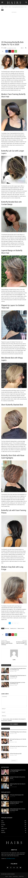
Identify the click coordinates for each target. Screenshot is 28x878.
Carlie (5, 47)
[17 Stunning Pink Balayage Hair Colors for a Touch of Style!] (5, 772)
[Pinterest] (12, 51)
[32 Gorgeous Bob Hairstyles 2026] (5, 797)
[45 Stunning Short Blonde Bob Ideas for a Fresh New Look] (5, 677)
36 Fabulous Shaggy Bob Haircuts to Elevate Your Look (21, 643)
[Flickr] (14, 867)
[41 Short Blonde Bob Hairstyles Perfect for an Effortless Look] (5, 670)
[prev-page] (2, 689)
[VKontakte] (20, 867)
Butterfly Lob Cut (13, 628)
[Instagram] (17, 867)
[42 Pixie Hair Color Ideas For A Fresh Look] (5, 748)
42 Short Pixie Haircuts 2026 (15, 753)
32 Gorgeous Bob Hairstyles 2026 (17, 794)
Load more (14, 760)
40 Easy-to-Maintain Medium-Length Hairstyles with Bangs (7, 643)
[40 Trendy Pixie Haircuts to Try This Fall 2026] (5, 741)
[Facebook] (6, 51)
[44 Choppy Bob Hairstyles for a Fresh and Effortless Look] (5, 684)
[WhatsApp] (15, 51)
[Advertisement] (14, 27)
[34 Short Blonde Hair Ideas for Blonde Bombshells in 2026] (5, 811)
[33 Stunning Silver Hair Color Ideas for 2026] (5, 786)
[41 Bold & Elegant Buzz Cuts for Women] (5, 734)
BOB (10, 7)
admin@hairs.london (10, 858)
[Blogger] (7, 867)
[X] (9, 51)
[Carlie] (2, 48)
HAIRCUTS (6, 7)
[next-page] (4, 689)
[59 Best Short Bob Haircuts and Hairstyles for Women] (5, 804)
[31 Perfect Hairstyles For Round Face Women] (5, 779)
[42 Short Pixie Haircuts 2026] (5, 755)
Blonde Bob (7, 628)
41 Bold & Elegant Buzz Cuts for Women (18, 731)
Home (2, 7)
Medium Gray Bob (21, 628)
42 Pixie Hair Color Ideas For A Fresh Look (18, 746)
